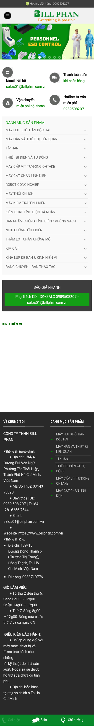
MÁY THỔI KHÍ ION (20, 194)
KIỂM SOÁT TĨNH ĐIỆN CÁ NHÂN (30, 212)
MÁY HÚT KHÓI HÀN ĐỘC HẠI (28, 130)
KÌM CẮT (12, 248)
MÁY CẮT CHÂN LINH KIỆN (26, 176)
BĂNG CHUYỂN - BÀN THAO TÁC (30, 267)
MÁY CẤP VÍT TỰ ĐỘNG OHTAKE (30, 167)
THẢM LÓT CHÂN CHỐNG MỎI (28, 239)
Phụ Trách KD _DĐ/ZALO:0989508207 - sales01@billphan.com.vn (47, 299)
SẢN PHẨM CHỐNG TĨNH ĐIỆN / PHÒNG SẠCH (41, 221)
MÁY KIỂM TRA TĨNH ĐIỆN (25, 203)
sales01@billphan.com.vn (23, 521)
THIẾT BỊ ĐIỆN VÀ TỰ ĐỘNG (27, 157)
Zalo (43, 720)
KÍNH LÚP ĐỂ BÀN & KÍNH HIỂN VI (31, 258)
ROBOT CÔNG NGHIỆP (22, 185)
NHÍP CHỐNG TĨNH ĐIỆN (24, 230)
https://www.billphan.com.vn (40, 533)
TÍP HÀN (12, 148)
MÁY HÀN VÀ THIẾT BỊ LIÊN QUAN (31, 139)
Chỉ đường (75, 720)
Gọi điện (14, 720)
